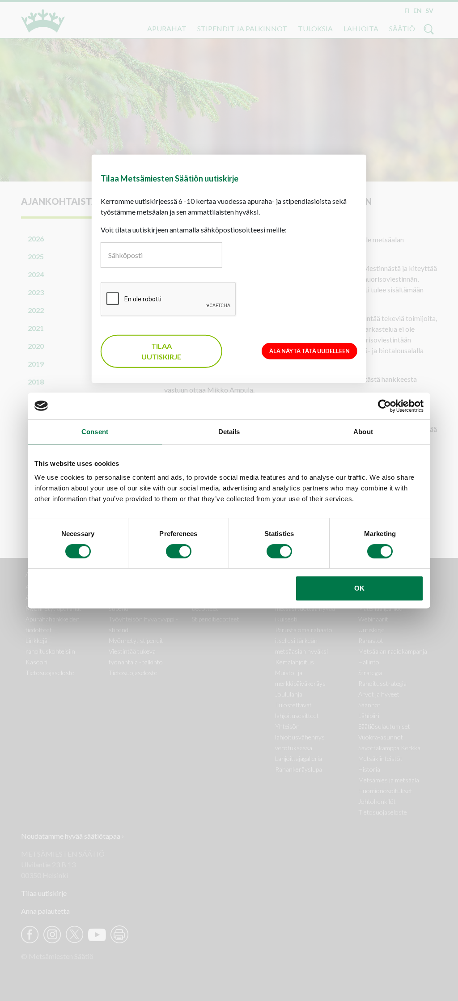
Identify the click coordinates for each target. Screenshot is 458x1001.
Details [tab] (229, 431)
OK (359, 588)
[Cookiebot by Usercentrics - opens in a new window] (384, 406)
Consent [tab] (94, 431)
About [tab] (363, 431)
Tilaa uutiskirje (161, 351)
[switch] (178, 551)
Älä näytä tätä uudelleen (309, 350)
